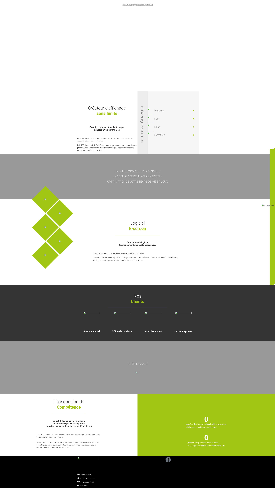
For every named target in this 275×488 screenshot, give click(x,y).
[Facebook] (168, 459)
